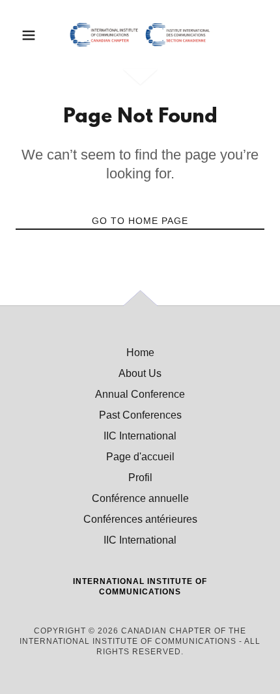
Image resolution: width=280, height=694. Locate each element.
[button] (34, 35)
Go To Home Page (140, 220)
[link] (140, 34)
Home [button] (140, 352)
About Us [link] (140, 373)
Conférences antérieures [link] (140, 519)
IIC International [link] (140, 435)
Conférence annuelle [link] (140, 498)
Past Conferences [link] (140, 415)
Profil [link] (140, 477)
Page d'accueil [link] (140, 456)
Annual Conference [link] (140, 394)
